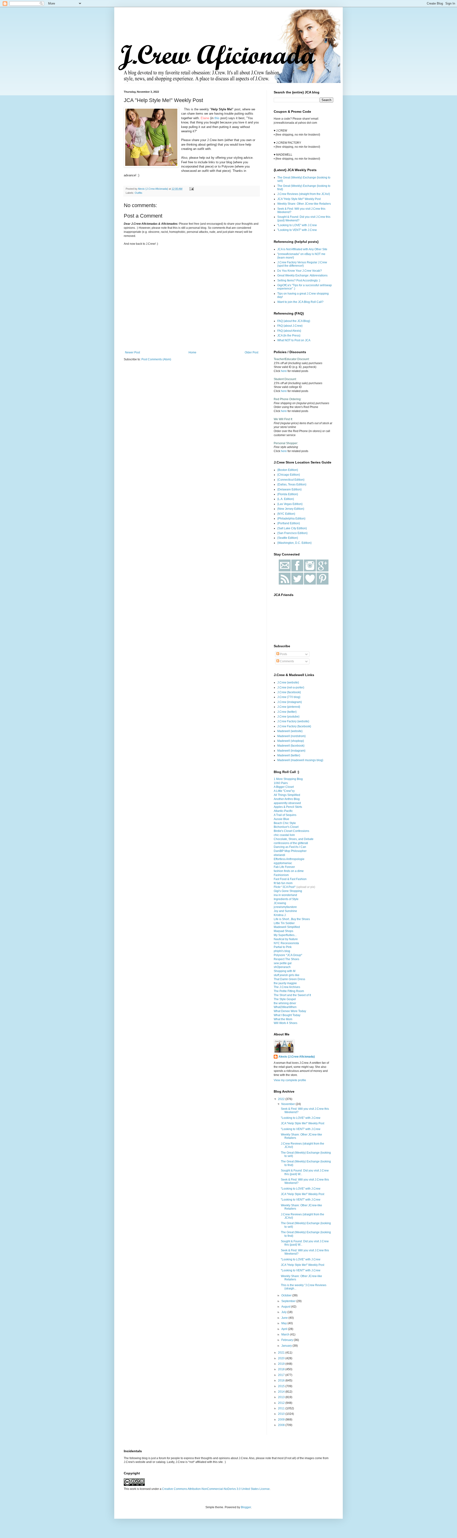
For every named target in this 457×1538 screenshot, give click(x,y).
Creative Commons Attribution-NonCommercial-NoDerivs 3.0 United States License (216, 1489)
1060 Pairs (281, 783)
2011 (281, 1408)
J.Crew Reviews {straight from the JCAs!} (303, 194)
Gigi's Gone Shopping (288, 891)
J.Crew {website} (288, 682)
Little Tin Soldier (284, 923)
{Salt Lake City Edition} (292, 528)
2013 (281, 1397)
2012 (281, 1403)
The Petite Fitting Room (289, 991)
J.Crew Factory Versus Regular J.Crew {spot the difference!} (302, 264)
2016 (281, 1380)
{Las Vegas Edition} (290, 504)
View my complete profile (290, 1080)
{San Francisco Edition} (292, 533)
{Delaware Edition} (289, 489)
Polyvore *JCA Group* (288, 955)
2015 (281, 1386)
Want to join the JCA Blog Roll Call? (300, 302)
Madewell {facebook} (290, 745)
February (287, 1340)
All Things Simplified (287, 795)
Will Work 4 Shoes (285, 1023)
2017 (281, 1375)
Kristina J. (280, 915)
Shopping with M (284, 971)
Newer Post (132, 352)
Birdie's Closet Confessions (291, 831)
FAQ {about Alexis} (289, 330)
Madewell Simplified (287, 927)
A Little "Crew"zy (284, 791)
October (286, 1295)
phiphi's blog (282, 951)
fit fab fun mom (283, 883)
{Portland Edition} (288, 523)
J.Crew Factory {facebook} (294, 726)
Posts (283, 654)
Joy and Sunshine (285, 911)
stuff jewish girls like (286, 975)
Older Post (251, 352)
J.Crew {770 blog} (288, 697)
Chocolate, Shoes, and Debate (293, 839)
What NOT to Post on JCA (293, 340)
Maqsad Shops (283, 931)
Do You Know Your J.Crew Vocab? (299, 270)
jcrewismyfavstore (285, 907)
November (288, 1104)
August (286, 1306)
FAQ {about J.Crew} (290, 325)
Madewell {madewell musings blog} (300, 760)
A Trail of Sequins (285, 815)
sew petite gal (283, 963)
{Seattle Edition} (287, 538)
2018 (281, 1369)
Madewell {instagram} (291, 750)
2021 (281, 1352)
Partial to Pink (283, 947)
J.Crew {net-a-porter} (290, 687)
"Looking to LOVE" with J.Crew (297, 225)
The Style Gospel (285, 999)
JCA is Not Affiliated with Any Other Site (302, 249)
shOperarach (282, 967)
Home (192, 352)
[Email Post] (191, 188)
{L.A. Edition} (285, 499)
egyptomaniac (283, 863)
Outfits (138, 192)
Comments (286, 661)
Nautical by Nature (286, 939)
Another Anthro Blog (287, 799)
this (216, 118)
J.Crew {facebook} (289, 692)
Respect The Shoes (286, 959)
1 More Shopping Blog (288, 779)
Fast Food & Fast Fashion (290, 879)
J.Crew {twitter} (287, 711)
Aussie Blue (281, 819)
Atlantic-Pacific (283, 811)
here (284, 371)
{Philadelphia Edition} (291, 518)
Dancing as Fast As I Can (290, 847)
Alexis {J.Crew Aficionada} (296, 1056)
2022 (281, 1099)
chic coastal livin (284, 835)
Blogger (246, 1507)
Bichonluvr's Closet (286, 827)
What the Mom (283, 1019)
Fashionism (281, 875)
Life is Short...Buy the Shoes (292, 919)
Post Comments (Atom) (156, 359)
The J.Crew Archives (287, 987)
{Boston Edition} (287, 470)
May (284, 1323)
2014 (281, 1391)
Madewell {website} (290, 731)
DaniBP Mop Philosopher (290, 851)
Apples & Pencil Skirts (288, 807)
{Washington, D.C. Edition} (294, 543)
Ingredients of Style (286, 899)
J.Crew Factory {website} (293, 721)
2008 (281, 1425)
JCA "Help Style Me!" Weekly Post (299, 199)
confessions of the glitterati (291, 843)
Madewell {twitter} (288, 755)
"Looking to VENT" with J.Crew (297, 230)
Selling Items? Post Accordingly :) (298, 280)
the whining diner (285, 1003)
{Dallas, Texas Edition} (291, 484)
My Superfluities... (285, 935)
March (285, 1334)
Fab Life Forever (284, 867)
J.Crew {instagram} (289, 702)
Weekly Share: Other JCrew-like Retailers (304, 203)
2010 (281, 1414)
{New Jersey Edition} (290, 508)
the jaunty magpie (285, 983)
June (284, 1317)
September (288, 1301)
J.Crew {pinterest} (288, 706)
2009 (281, 1419)
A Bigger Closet (284, 787)
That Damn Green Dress (289, 979)
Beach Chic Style (285, 823)
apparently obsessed (287, 803)
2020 (281, 1358)
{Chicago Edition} (288, 474)
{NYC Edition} (286, 513)
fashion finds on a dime (289, 871)
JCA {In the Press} (288, 335)
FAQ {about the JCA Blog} (293, 321)
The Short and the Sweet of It (292, 995)
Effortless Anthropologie (289, 859)
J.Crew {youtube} (288, 716)
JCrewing (280, 903)
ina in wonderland (285, 895)
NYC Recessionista (286, 943)
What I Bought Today (287, 1015)
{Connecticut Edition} (290, 479)
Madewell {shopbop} (290, 741)
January (287, 1345)
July (284, 1312)
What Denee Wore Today (290, 1011)
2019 (281, 1363)
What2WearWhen (285, 1007)
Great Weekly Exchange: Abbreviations (302, 275)
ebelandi (279, 855)
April (284, 1329)
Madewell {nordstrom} (291, 736)
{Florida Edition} (287, 494)
